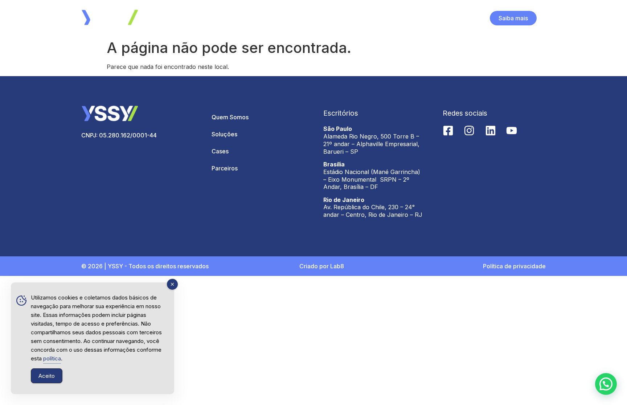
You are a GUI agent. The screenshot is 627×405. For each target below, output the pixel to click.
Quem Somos (230, 117)
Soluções (224, 134)
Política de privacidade (514, 266)
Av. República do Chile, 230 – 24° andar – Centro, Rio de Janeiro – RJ (372, 210)
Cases (220, 151)
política (52, 358)
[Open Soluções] (319, 18)
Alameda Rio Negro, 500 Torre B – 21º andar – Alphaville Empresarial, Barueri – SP (371, 144)
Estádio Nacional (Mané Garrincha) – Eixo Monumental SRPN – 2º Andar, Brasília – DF (371, 179)
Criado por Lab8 (321, 266)
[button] (606, 384)
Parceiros (225, 168)
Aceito (46, 375)
